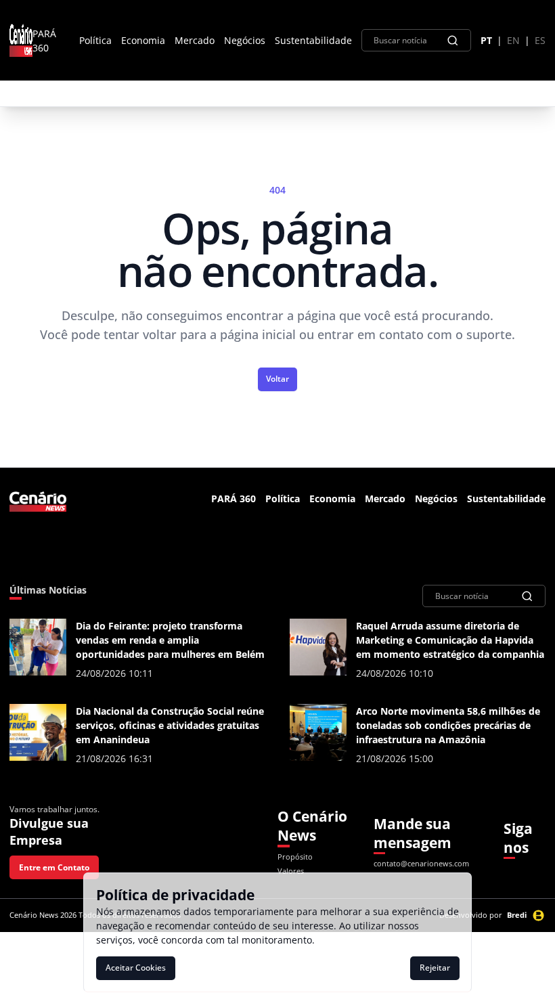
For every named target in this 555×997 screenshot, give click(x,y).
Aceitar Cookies (136, 967)
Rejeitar (435, 967)
